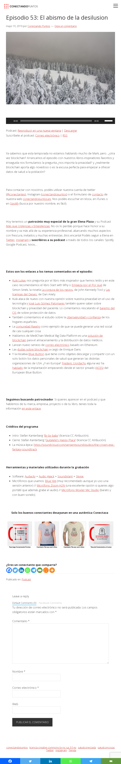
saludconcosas (106, 747)
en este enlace (31, 408)
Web (15, 704)
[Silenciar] (102, 120)
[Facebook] (9, 570)
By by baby (51, 435)
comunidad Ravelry (28, 326)
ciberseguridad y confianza (84, 317)
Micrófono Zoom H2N (51, 485)
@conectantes (16, 194)
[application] (60, 121)
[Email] (40, 570)
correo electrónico (57, 345)
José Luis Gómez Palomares (47, 303)
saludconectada (87, 747)
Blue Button (36, 354)
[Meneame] (46, 570)
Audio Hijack (46, 476)
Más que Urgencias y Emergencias (28, 226)
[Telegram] (33, 570)
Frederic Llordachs (74, 363)
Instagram (22, 240)
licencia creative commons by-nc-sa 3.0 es (52, 747)
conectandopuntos (54, 194)
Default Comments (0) (24, 602)
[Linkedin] (21, 570)
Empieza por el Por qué (87, 285)
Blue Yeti (50, 481)
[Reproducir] (10, 120)
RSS (65, 135)
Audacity (30, 476)
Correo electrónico (47, 135)
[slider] (109, 120)
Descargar (70, 130)
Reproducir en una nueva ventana (39, 130)
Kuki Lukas (19, 280)
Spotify (14, 203)
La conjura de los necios (57, 290)
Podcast (26, 579)
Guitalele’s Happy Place (60, 440)
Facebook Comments (50, 602)
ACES (99, 368)
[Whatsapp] (27, 570)
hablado (17, 368)
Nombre (18, 671)
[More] (52, 570)
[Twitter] (15, 570)
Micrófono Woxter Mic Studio (80, 490)
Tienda (72, 750)
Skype (80, 476)
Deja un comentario (66, 26)
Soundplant (65, 476)
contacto (97, 194)
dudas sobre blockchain (32, 349)
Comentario (21, 621)
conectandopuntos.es (37, 199)
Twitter (10, 240)
